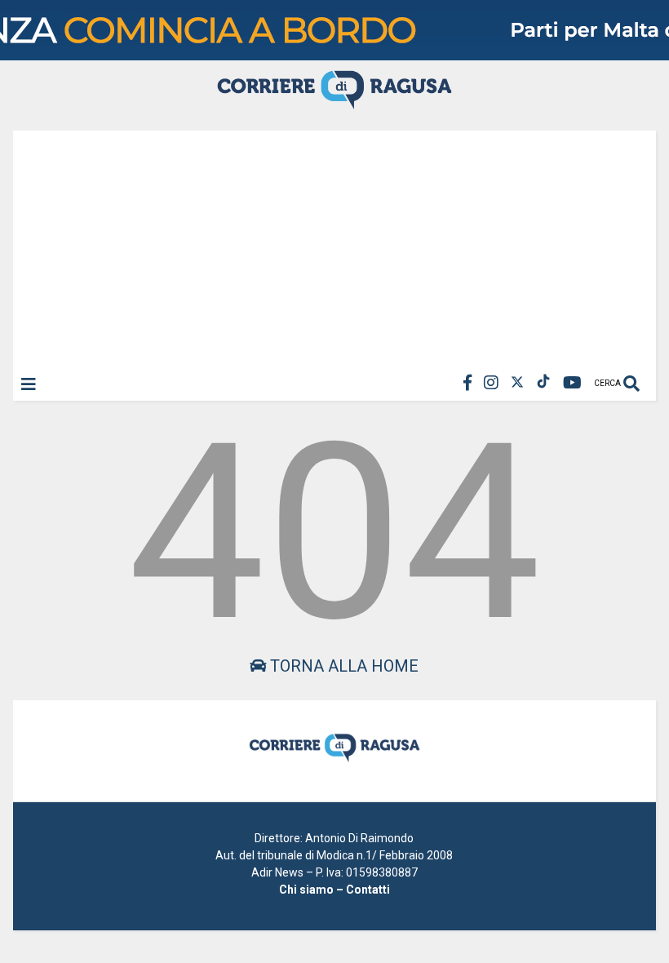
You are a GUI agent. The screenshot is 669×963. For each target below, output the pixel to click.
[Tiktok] (543, 383)
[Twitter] (517, 383)
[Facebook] (467, 383)
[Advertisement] (334, 245)
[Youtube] (572, 383)
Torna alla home (342, 666)
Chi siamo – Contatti (334, 889)
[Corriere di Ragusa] (334, 102)
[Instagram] (491, 383)
